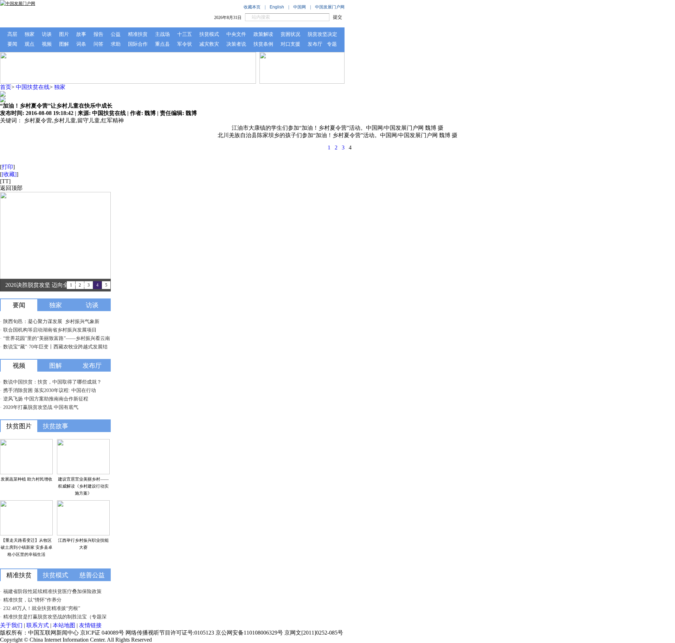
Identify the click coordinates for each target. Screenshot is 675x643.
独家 (59, 87)
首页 (5, 87)
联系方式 (37, 625)
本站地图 (64, 625)
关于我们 (11, 625)
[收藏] (9, 174)
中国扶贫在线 (33, 87)
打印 (7, 167)
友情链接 (90, 625)
